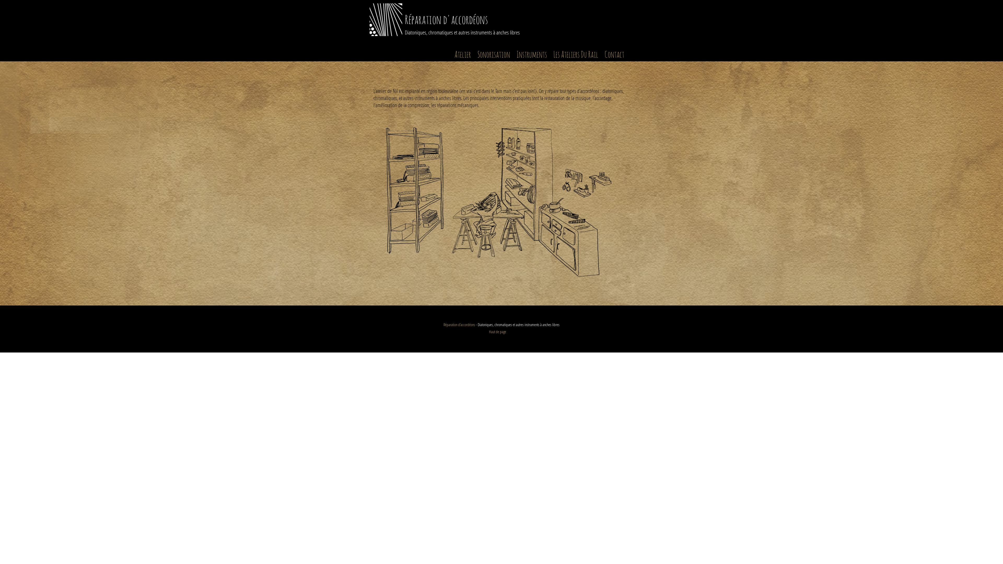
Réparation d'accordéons (446, 20)
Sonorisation (493, 55)
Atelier (462, 55)
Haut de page (497, 331)
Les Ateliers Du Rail (575, 55)
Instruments (532, 55)
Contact (614, 55)
